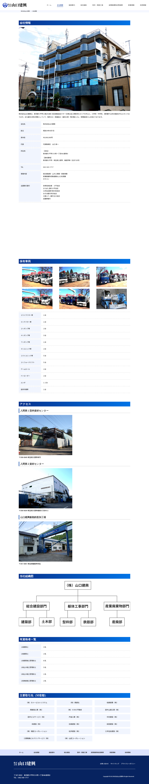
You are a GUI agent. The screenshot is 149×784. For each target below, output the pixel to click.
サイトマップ (115, 764)
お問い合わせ (104, 764)
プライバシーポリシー (128, 764)
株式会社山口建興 (25, 11)
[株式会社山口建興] (15, 5)
